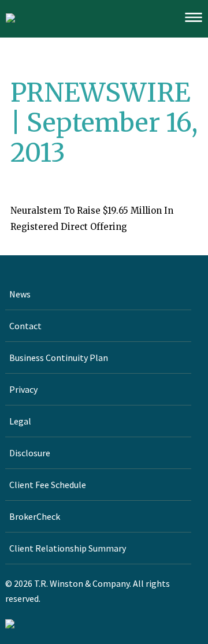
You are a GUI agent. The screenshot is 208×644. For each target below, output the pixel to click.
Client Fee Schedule (47, 484)
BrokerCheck (34, 516)
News (20, 294)
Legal (20, 421)
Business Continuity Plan (58, 357)
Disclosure (29, 453)
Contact (25, 326)
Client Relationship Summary (67, 548)
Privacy (23, 389)
